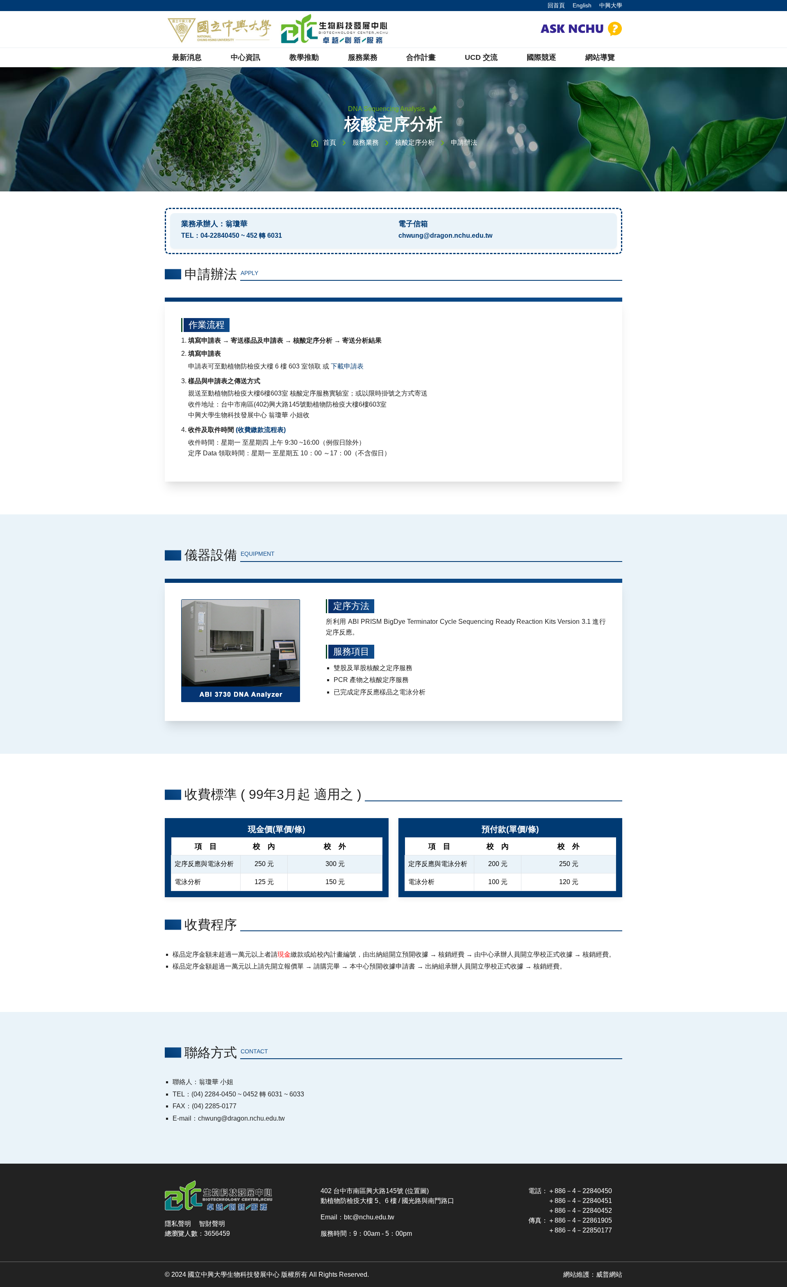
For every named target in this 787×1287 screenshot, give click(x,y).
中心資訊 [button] (245, 57)
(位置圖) (417, 1190)
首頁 (329, 142)
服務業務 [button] (363, 57)
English (582, 5)
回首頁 (556, 5)
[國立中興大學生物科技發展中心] (277, 29)
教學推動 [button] (304, 57)
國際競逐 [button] (541, 57)
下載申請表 (347, 366)
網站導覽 (600, 57)
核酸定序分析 (414, 142)
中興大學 (610, 5)
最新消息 (187, 57)
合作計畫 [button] (421, 57)
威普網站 (609, 1274)
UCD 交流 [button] (481, 57)
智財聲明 (212, 1223)
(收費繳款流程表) (261, 429)
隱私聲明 (178, 1223)
